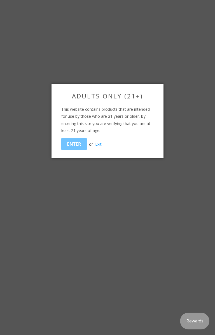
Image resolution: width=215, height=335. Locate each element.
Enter (74, 144)
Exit (98, 144)
